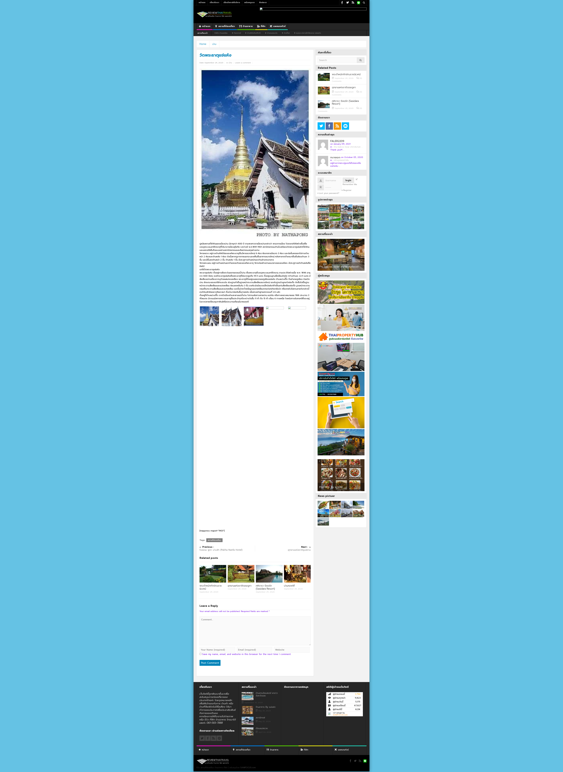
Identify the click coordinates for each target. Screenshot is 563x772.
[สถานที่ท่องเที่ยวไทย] (214, 14)
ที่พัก (263, 26)
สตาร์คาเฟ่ (324, 487)
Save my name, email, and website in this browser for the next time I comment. (246, 654)
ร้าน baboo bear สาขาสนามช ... (348, 146)
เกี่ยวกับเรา (214, 2)
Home (203, 44)
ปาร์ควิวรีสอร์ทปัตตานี (331, 267)
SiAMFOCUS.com (340, 715)
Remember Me (350, 184)
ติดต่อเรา (263, 2)
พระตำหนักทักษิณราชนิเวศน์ (211, 587)
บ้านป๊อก (228, 33)
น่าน (214, 44)
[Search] (360, 60)
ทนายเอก (335, 157)
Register (347, 190)
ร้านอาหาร (248, 26)
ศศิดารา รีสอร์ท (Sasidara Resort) (265, 587)
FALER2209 (337, 141)
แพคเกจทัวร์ (279, 26)
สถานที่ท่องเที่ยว (226, 26)
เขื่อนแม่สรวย (262, 728)
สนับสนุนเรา (249, 2)
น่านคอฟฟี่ (289, 586)
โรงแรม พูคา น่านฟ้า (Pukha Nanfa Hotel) (221, 548)
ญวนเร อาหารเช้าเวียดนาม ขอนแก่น (250, 33)
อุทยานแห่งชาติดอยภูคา (239, 586)
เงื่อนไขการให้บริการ (231, 2)
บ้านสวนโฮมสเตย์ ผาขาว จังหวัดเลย (267, 694)
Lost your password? (329, 193)
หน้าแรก (202, 2)
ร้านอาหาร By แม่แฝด (265, 707)
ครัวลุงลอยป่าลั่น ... (342, 160)
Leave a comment (243, 62)
